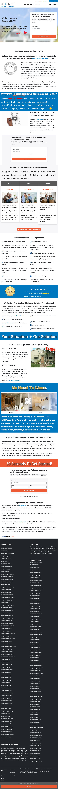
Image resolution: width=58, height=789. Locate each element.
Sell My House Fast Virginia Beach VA (7, 718)
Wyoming (24, 760)
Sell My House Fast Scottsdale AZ (6, 703)
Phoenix (31, 550)
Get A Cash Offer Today (42, 9)
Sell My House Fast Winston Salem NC (7, 721)
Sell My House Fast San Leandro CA (36, 729)
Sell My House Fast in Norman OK (6, 595)
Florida (12, 748)
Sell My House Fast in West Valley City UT (8, 656)
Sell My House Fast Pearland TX (35, 694)
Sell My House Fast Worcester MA (6, 582)
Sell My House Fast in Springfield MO (7, 635)
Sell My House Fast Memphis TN (35, 641)
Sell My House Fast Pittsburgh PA (6, 682)
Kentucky (17, 750)
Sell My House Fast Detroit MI (35, 597)
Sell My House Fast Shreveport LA (35, 745)
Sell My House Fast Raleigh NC (6, 685)
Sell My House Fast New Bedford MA (36, 672)
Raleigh (31, 553)
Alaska (6, 747)
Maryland (3, 752)
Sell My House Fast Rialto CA (34, 714)
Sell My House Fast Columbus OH (35, 590)
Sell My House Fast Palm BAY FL (35, 688)
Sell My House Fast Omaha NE (6, 675)
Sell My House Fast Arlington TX (35, 566)
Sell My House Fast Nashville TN (6, 664)
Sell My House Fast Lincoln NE (6, 733)
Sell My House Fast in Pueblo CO (6, 613)
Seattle (50, 553)
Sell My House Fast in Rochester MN (7, 618)
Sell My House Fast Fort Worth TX (35, 601)
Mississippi (24, 752)
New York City (53, 548)
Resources (3, 774)
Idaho (24, 748)
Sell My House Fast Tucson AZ (6, 715)
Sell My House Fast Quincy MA (35, 706)
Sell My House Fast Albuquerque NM (36, 562)
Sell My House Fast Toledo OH (35, 760)
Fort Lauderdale (44, 553)
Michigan (14, 752)
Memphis (54, 547)
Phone (33, 31)
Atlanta (31, 547)
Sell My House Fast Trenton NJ (6, 558)
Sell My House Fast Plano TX (5, 684)
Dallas (39, 547)
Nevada (16, 753)
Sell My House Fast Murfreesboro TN (36, 667)
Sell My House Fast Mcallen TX (35, 644)
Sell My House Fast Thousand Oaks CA (7, 553)
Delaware (9, 748)
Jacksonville (32, 548)
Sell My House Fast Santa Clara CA (35, 737)
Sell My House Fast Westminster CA (7, 576)
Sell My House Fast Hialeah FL (35, 614)
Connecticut (3, 748)
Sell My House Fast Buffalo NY (6, 726)
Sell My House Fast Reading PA (35, 709)
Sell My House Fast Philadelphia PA (7, 679)
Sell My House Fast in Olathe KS (6, 602)
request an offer (15, 98)
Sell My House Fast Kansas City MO (36, 627)
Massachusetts (8, 752)
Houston (43, 547)
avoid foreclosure (18, 316)
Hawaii (20, 748)
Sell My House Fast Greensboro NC (36, 613)
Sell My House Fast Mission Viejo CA (36, 658)
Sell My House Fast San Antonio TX (7, 693)
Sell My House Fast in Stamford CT (7, 636)
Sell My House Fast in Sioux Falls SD (7, 628)
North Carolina (18, 755)
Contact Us (22, 9)
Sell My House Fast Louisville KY (35, 636)
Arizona (10, 747)
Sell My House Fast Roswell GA (35, 721)
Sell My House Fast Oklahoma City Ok (7, 674)
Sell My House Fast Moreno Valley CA (36, 665)
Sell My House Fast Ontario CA (35, 683)
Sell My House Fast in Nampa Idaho (7, 591)
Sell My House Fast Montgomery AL (36, 663)
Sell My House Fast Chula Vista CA (35, 583)
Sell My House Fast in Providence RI (7, 612)
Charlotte (36, 547)
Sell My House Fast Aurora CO (35, 569)
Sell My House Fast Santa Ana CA (6, 700)
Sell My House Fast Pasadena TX (35, 693)
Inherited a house (9, 323)
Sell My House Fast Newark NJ (6, 666)
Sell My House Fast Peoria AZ (35, 698)
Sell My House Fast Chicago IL (35, 582)
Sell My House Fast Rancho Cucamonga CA (37, 707)
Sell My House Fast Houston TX (35, 618)
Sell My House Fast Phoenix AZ (6, 680)
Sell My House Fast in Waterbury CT (7, 651)
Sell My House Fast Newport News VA (36, 675)
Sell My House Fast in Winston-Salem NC (7, 657)
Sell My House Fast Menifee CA (35, 647)
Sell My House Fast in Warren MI (6, 648)
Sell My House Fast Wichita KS (6, 719)
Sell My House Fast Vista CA (5, 569)
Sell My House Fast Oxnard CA (35, 686)
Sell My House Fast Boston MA (35, 575)
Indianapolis (51, 551)
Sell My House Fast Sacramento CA (7, 692)
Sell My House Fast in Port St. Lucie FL (7, 609)
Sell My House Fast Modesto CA (35, 662)
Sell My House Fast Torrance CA (6, 555)
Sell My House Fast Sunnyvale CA (35, 753)
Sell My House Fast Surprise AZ (35, 756)
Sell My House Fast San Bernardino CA (36, 727)
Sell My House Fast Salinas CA (35, 722)
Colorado (24, 747)
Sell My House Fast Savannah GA (35, 743)
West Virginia (13, 760)
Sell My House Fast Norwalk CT (35, 678)
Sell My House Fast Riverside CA (6, 690)
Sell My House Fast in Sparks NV (6, 631)
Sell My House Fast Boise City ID (6, 724)
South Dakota (8, 758)
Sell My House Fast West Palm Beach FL (7, 574)
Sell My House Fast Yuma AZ (5, 584)
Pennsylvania (15, 756)
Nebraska (12, 753)
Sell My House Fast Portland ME (6, 736)
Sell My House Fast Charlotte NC (35, 579)
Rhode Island (21, 756)
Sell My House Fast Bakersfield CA (35, 572)
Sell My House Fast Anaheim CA (35, 564)
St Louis (46, 551)
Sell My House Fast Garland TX (35, 606)
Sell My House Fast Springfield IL (35, 750)
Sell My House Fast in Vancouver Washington (8, 646)
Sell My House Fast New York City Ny (7, 669)
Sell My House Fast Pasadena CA (35, 691)
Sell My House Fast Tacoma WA (35, 758)
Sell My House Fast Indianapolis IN (35, 619)
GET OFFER (29, 786)
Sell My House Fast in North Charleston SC (8, 597)
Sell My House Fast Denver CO (35, 595)
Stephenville (40, 119)
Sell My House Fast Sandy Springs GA (36, 734)
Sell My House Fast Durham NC (35, 598)
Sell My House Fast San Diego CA (6, 695)
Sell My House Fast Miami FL (34, 642)
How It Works (38, 1)
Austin (39, 553)
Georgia (16, 748)
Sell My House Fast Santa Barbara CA (36, 735)
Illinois (2, 750)
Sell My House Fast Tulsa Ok (5, 716)
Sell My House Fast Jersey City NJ (35, 626)
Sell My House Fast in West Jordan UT (7, 654)
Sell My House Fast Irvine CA (34, 621)
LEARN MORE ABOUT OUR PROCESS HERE (29, 229)
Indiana (5, 750)
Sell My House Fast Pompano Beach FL (36, 703)
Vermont (25, 758)
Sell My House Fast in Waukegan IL (6, 653)
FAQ (34, 9)
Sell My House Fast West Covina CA (7, 573)
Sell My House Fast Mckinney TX (35, 645)
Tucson (39, 550)
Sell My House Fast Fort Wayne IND (7, 728)
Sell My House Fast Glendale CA (35, 611)
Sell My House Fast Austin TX (35, 570)
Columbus (37, 551)
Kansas (12, 750)
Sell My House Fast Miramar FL (35, 657)
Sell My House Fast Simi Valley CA (35, 747)
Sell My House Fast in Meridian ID (6, 586)
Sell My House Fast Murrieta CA (35, 668)
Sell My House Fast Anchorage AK (6, 723)
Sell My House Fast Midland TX (35, 655)
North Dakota (25, 755)
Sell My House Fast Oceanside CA (35, 680)
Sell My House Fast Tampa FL (6, 713)
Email (45, 31)
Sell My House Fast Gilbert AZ (35, 608)
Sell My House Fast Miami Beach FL (36, 652)
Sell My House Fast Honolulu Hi (35, 616)
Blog (2, 775)
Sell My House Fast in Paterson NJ (6, 607)
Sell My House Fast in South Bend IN (7, 630)
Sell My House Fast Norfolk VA (6, 671)
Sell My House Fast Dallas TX (35, 593)
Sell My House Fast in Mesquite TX (6, 589)
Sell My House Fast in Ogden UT (6, 600)
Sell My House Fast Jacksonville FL (36, 624)
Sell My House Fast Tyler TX (5, 561)
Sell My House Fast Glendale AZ (35, 610)
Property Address (35, 26)
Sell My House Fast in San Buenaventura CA (8, 625)
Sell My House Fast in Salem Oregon (7, 623)
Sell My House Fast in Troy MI (6, 644)
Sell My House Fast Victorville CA (6, 566)
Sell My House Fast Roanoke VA (35, 717)
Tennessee (14, 758)
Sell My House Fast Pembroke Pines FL (36, 696)
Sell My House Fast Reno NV (5, 687)
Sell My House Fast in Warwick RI (6, 649)
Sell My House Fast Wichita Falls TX (7, 579)
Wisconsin (19, 760)
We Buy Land (12, 775)
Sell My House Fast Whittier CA (6, 578)
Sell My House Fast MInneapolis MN (7, 662)
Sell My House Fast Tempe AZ (6, 550)
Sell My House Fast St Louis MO (6, 708)
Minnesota (19, 752)
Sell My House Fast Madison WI (35, 639)
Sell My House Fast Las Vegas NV (35, 631)
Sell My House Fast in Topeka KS (6, 643)
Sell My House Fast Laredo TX (35, 629)
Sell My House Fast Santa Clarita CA (7, 702)
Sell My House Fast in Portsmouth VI (7, 610)
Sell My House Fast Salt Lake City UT (36, 724)
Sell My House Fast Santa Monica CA (36, 740)
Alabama (2, 747)
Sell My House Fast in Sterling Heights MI (8, 638)
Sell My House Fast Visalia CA (6, 568)
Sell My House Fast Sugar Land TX (35, 752)
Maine (25, 750)
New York (12, 755)
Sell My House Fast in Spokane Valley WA (8, 633)
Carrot (36, 775)
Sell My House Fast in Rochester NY (7, 620)
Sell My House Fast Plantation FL (35, 699)
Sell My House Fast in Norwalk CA (6, 599)
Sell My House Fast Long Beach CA (35, 632)
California (19, 747)
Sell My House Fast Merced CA (35, 649)
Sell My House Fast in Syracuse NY (6, 641)
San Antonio (42, 548)
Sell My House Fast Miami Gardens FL (36, 654)
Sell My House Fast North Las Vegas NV (7, 734)
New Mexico (7, 755)
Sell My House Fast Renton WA (35, 712)
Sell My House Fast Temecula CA (6, 548)
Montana (7, 753)
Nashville (47, 548)
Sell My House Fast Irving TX (34, 623)
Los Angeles (48, 547)
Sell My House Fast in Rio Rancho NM (7, 617)
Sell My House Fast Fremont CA (35, 603)
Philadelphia (50, 550)
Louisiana (21, 750)
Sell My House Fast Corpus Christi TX (36, 592)
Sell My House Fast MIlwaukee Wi (6, 661)
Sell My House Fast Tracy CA (5, 556)
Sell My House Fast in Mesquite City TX (7, 587)
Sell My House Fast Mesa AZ (34, 650)
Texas (18, 758)
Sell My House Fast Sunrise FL (35, 755)
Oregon (10, 756)
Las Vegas (42, 551)
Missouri (2, 753)
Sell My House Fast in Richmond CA (7, 615)
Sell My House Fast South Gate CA (35, 748)
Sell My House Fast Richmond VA (6, 688)
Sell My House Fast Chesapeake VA (36, 580)
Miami (54, 550)
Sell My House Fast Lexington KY (6, 731)
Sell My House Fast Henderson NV (6, 729)
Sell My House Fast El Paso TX (35, 600)
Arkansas (14, 747)
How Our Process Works (40, 59)
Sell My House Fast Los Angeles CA (36, 634)
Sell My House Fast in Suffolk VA (6, 640)
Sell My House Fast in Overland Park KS (7, 605)
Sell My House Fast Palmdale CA (35, 690)
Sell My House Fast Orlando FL (6, 677)
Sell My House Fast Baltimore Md (35, 574)
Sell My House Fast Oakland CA (6, 672)
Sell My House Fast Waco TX (5, 571)
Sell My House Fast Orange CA (35, 685)
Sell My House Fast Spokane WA (6, 706)
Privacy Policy (12, 774)
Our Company (45, 1)
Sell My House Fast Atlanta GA (35, 567)
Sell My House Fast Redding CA (35, 711)
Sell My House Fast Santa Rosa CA (35, 742)
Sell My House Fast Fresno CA (35, 605)
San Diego (32, 551)
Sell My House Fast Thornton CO (6, 551)
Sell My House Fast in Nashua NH (6, 592)
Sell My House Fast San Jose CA (6, 698)
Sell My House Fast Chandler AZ (35, 577)
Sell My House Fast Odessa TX (35, 681)
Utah (21, 758)
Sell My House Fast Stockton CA (6, 710)
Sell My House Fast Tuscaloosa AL (6, 560)
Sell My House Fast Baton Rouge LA (36, 761)
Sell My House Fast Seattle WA (6, 705)
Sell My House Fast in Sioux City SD (7, 626)
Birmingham (44, 550)
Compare (29, 9)
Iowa (9, 750)
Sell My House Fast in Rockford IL (6, 622)
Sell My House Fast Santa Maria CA (35, 738)
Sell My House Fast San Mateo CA (35, 732)
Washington (7, 760)
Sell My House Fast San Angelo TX (35, 725)
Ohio (2, 756)
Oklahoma (6, 756)
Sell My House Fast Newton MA (35, 676)
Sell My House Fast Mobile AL (35, 660)
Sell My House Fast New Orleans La (7, 667)
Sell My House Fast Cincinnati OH (35, 585)
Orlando (37, 548)
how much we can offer (14, 380)
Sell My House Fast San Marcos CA (35, 730)
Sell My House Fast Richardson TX (35, 716)
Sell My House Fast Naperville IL (35, 670)
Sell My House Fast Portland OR (35, 704)
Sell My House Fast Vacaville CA (6, 563)
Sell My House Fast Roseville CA (35, 719)
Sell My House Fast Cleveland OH (35, 587)
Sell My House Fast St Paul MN (6, 737)
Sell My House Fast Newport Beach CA (36, 673)
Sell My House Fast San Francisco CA (7, 697)
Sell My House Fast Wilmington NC (6, 581)
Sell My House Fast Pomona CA (35, 701)
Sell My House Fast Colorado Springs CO (37, 588)
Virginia (2, 760)
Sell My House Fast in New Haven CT (7, 594)
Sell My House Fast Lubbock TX (35, 637)
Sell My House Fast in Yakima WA (6, 659)
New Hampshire (21, 753)
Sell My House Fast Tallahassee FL (6, 547)
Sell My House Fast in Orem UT (6, 604)
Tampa (35, 550)
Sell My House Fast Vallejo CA (6, 564)
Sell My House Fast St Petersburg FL (7, 711)
